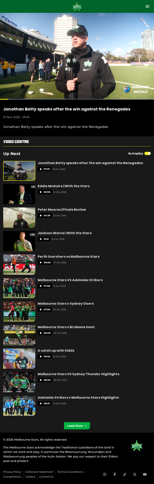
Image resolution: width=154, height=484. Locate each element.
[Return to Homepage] (77, 6)
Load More (75, 426)
